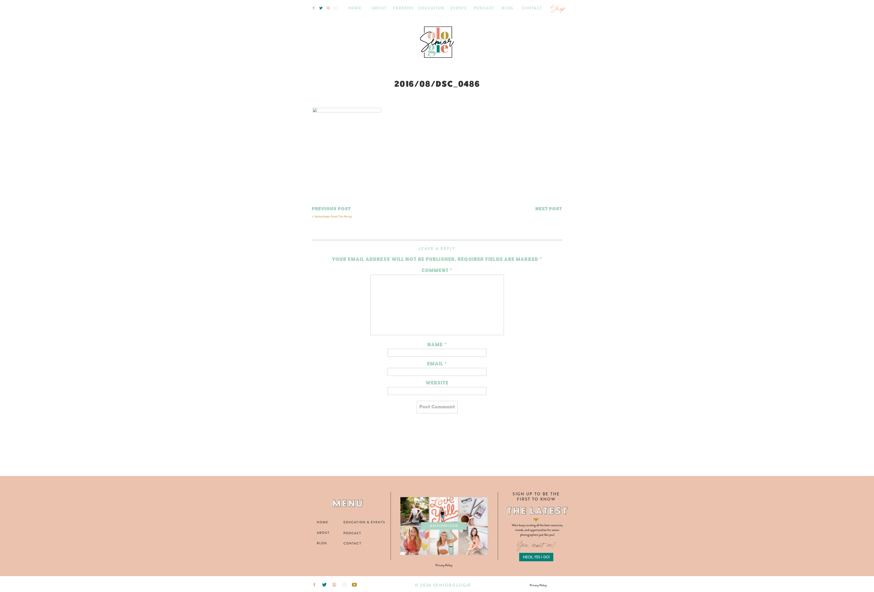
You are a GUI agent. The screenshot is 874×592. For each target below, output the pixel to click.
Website (437, 383)
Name (437, 345)
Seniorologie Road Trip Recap (333, 216)
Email (437, 364)
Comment (437, 270)
